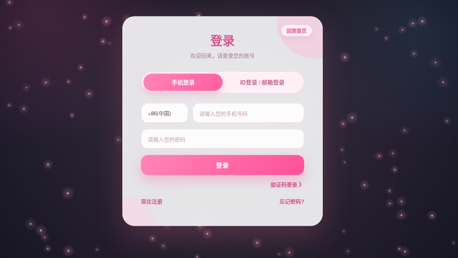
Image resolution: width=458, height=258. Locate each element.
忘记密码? (291, 201)
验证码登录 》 (287, 185)
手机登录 (183, 82)
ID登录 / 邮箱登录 (262, 82)
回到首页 (297, 30)
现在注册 (151, 201)
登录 (222, 165)
